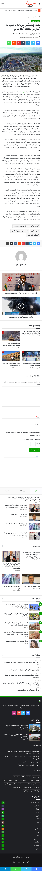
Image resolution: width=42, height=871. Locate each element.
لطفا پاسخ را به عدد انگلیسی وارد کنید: (29, 439)
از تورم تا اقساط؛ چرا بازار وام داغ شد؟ (16, 524)
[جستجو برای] (39, 5)
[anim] (31, 4)
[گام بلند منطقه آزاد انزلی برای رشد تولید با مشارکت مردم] (34, 737)
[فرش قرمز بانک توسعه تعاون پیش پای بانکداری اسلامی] (34, 728)
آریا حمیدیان (36, 777)
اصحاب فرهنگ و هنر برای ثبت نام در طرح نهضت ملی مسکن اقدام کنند (16, 624)
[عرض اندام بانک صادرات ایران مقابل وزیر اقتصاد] (31, 356)
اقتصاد (28, 777)
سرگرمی (37, 842)
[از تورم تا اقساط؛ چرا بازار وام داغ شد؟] (34, 526)
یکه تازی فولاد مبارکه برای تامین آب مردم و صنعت (11, 364)
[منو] (3, 5)
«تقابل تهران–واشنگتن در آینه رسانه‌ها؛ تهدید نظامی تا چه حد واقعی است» (16, 506)
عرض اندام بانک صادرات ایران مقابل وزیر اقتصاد (31, 364)
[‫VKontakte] (15, 243)
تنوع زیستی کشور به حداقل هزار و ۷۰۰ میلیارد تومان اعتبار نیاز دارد (17, 605)
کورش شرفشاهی (19, 226)
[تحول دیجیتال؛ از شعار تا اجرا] (34, 517)
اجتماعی (37, 812)
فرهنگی (37, 809)
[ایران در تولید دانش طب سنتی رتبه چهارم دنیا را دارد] (34, 616)
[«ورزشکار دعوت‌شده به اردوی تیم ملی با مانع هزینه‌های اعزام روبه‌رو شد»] (34, 536)
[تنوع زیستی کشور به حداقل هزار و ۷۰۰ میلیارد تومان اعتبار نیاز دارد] (34, 607)
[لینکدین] (28, 43)
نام (39, 409)
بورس (37, 849)
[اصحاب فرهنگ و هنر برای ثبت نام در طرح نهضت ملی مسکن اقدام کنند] (34, 626)
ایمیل (38, 417)
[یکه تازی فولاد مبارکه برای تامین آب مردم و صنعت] (11, 356)
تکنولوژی (36, 845)
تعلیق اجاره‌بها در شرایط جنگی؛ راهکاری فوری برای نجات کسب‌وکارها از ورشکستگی (24, 498)
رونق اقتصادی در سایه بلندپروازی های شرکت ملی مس (11, 344)
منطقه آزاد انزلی (27, 787)
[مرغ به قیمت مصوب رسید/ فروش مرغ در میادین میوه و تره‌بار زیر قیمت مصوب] (34, 635)
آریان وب (15, 857)
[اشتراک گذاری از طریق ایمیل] (11, 243)
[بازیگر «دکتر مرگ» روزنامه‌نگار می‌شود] (34, 644)
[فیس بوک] (38, 43)
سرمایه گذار (34, 226)
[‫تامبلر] (23, 43)
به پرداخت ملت (24, 780)
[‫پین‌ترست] (19, 43)
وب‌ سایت (37, 424)
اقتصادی (36, 806)
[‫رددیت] (14, 43)
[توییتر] (33, 43)
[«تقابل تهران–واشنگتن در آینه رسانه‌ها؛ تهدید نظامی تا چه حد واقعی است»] (34, 508)
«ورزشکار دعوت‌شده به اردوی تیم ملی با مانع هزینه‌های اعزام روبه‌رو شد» (15, 534)
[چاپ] (7, 243)
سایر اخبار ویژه (31, 17)
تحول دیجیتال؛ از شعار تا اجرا (19, 514)
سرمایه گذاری (36, 784)
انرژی (37, 832)
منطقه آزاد (36, 787)
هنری (37, 816)
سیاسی (37, 829)
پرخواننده (22, 491)
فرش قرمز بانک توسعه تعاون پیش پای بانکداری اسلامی (17, 726)
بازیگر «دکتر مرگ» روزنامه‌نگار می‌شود (17, 641)
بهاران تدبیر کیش (35, 780)
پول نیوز (22, 91)
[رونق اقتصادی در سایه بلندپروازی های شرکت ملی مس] (11, 336)
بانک (23, 777)
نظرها (7, 491)
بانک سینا (16, 777)
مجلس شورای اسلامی (19, 230)
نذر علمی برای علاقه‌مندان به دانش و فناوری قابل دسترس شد (31, 332)
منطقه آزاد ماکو (33, 235)
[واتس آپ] (9, 43)
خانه (37, 17)
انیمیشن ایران (33, 34)
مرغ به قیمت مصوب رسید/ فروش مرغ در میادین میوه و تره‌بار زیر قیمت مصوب (16, 633)
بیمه (16, 780)
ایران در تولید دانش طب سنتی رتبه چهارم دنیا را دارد (16, 615)
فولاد (28, 784)
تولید (4, 780)
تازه (36, 491)
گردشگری (34, 230)
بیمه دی (10, 780)
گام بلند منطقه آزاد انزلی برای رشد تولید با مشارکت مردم (16, 736)
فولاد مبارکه (22, 784)
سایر (38, 826)
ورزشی (37, 835)
